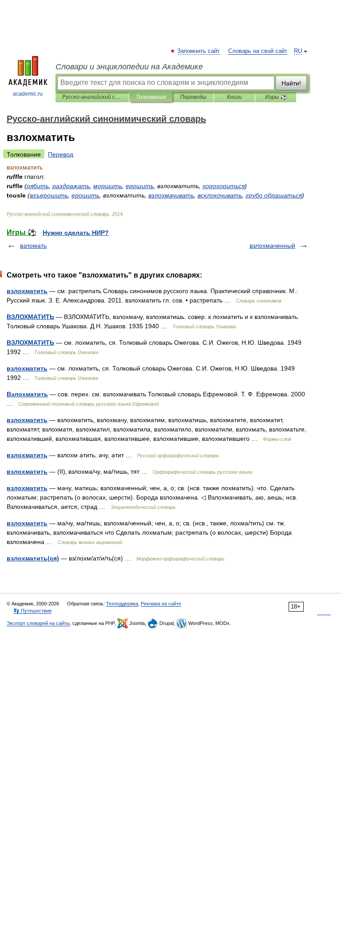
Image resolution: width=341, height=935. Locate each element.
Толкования (151, 97)
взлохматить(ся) (33, 558)
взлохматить (27, 290)
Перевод (60, 154)
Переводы (193, 97)
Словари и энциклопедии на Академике (129, 66)
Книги (234, 97)
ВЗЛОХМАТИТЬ (30, 316)
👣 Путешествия (32, 610)
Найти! (291, 83)
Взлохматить (27, 394)
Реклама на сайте (161, 603)
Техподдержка (122, 603)
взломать (33, 245)
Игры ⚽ (276, 97)
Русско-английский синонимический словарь (92, 97)
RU (298, 51)
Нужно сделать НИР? (76, 232)
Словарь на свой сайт (257, 51)
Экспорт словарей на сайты (38, 623)
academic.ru (28, 94)
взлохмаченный (272, 245)
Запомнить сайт (199, 51)
